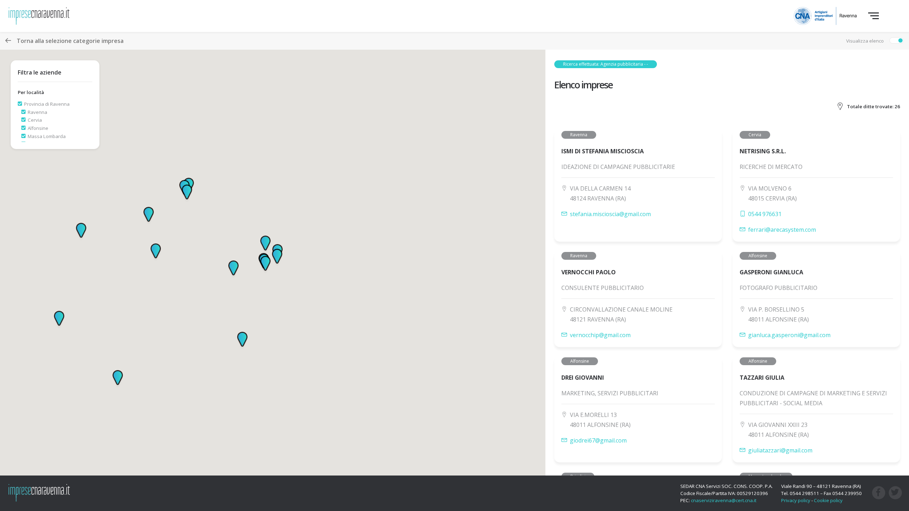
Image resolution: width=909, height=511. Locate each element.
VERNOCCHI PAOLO (588, 272)
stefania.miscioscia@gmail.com (610, 214)
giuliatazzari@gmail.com (780, 450)
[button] (187, 193)
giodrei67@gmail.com (598, 440)
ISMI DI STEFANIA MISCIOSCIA (602, 151)
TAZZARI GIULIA (762, 377)
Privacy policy (795, 500)
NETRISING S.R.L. (763, 151)
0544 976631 (765, 214)
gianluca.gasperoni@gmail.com (789, 335)
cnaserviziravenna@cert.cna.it (723, 500)
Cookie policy (828, 500)
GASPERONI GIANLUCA (771, 272)
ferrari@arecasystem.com (782, 229)
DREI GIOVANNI (582, 377)
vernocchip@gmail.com (600, 335)
